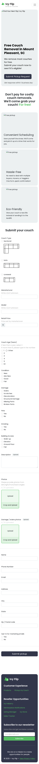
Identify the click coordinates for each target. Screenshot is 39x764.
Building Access (7, 436)
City (2, 601)
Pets (3, 410)
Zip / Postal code (8, 622)
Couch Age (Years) (9, 342)
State (3, 611)
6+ (5, 364)
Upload (10, 496)
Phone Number (7, 566)
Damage (4, 388)
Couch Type (6, 238)
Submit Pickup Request (18, 76)
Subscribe (19, 738)
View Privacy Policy (27, 758)
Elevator (7, 441)
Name (3, 555)
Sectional (7, 241)
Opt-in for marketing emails (12, 634)
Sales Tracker (9, 716)
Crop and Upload (10, 505)
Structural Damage (11, 399)
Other (10, 350)
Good (6, 379)
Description (6, 454)
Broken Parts (9, 404)
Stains (6, 391)
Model (3, 305)
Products (7, 690)
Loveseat (7, 274)
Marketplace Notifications (14, 708)
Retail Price (5, 318)
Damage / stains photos (11, 519)
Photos (4, 479)
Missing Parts (9, 401)
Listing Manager (10, 712)
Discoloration (9, 396)
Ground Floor (9, 444)
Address (4, 589)
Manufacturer (7, 290)
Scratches (8, 393)
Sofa (5, 260)
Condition (5, 370)
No (5, 416)
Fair (5, 381)
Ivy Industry (8, 703)
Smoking (4, 424)
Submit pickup (19, 653)
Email (3, 577)
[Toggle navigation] (35, 5)
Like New (7, 376)
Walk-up (7, 439)
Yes (5, 413)
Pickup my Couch (21, 690)
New (5, 373)
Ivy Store (23, 712)
